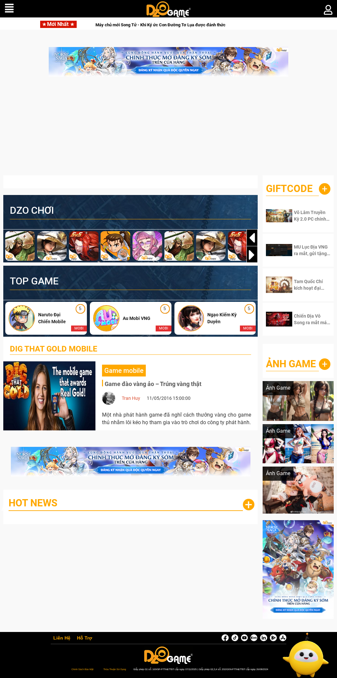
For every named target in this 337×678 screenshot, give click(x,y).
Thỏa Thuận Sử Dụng (114, 669)
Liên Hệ (61, 638)
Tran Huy (131, 398)
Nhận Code (311, 216)
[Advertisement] (168, 129)
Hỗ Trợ (84, 638)
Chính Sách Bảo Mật (82, 669)
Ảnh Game (291, 364)
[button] (252, 254)
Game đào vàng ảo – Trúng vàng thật (153, 383)
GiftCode (289, 188)
